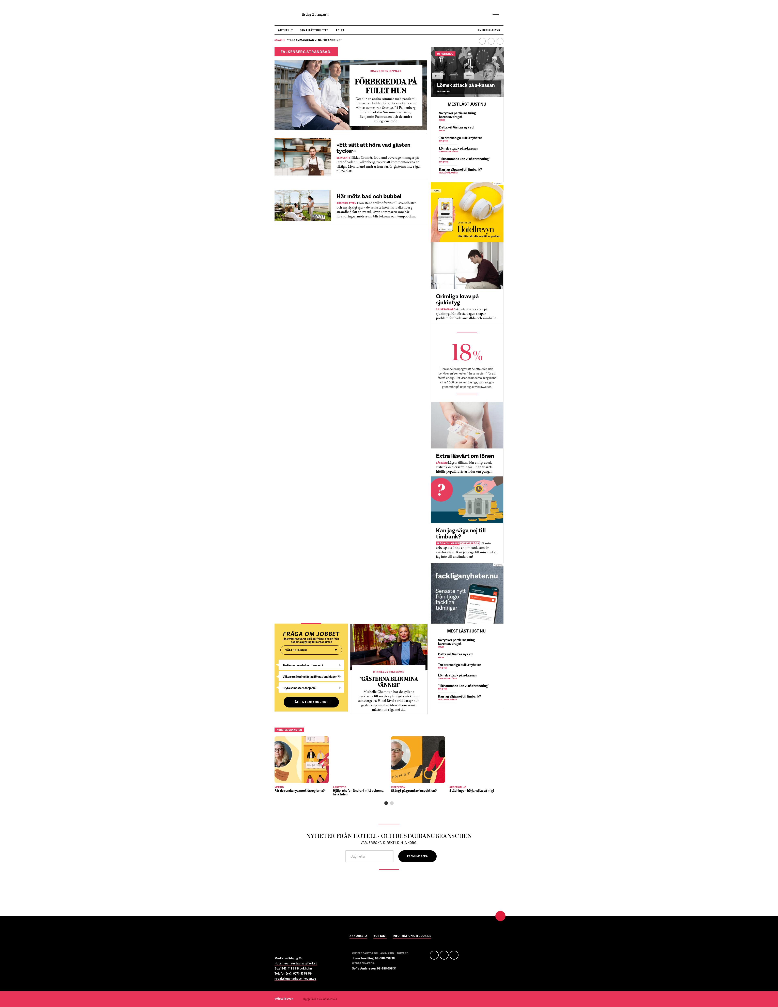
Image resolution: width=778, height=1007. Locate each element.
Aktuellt (285, 30)
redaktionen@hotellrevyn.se (295, 978)
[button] (386, 803)
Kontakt (380, 936)
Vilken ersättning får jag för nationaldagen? (311, 676)
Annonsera (358, 936)
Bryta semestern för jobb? (299, 688)
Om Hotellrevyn (489, 30)
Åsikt (340, 30)
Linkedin (491, 41)
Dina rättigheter (314, 30)
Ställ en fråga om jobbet (311, 702)
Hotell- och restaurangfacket (296, 963)
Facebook (482, 41)
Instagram (500, 41)
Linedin (444, 955)
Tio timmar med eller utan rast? (303, 665)
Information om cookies (412, 936)
